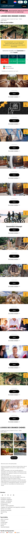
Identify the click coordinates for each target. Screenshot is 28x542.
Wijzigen (24, 6)
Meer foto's (14, 457)
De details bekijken (13, 97)
